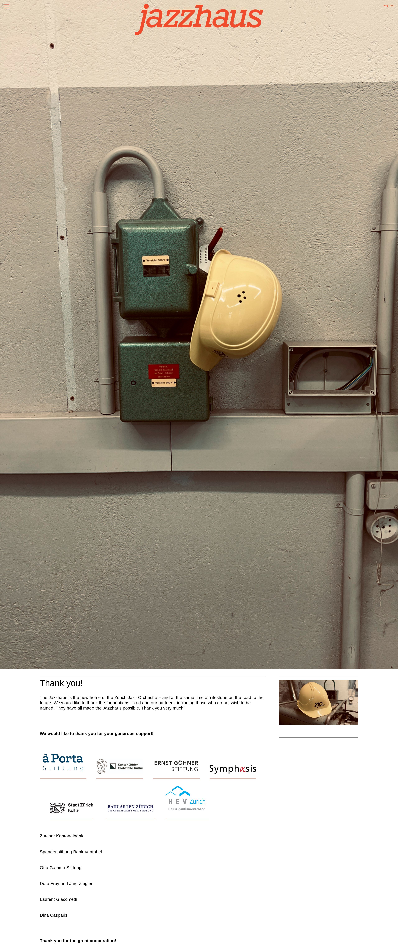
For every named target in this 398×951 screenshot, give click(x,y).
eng (386, 5)
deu (392, 5)
